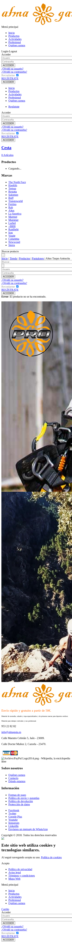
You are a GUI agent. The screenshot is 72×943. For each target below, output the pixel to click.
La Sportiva (14, 213)
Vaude (11, 235)
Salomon (13, 194)
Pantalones (38, 258)
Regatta (12, 191)
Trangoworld (15, 201)
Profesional (14, 42)
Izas (10, 232)
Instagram (13, 822)
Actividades (14, 39)
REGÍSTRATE (10, 78)
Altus (11, 210)
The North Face (17, 182)
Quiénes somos (16, 45)
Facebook (13, 810)
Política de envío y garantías (23, 798)
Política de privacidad (20, 869)
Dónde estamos (16, 781)
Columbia (13, 238)
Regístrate (13, 106)
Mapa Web (14, 878)
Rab (10, 207)
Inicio (11, 32)
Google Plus (15, 816)
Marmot (12, 216)
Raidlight (13, 229)
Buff (10, 197)
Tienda (13, 258)
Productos (13, 35)
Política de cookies (51, 857)
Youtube (13, 819)
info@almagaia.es (11, 732)
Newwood (14, 242)
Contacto (13, 778)
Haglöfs (12, 185)
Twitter (12, 813)
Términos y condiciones (21, 875)
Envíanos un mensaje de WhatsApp (28, 829)
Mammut (13, 219)
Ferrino (12, 204)
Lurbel (12, 223)
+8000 (12, 226)
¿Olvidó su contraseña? (14, 71)
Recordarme (8, 75)
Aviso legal (14, 872)
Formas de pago (17, 794)
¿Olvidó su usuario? (12, 68)
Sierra (11, 245)
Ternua (12, 188)
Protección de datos (19, 804)
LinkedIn (13, 826)
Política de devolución (20, 801)
